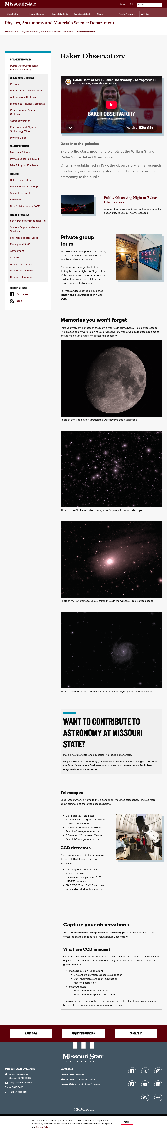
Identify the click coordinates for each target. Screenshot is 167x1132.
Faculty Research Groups (24, 186)
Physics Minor (18, 137)
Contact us (136, 1033)
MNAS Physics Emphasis (24, 165)
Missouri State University (72, 1074)
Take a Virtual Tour (18, 1091)
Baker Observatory (20, 180)
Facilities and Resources (24, 237)
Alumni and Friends (21, 264)
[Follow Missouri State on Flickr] (158, 1097)
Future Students (36, 14)
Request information (83, 1033)
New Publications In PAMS (25, 206)
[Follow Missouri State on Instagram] (158, 1071)
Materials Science (20, 152)
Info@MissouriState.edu (20, 1082)
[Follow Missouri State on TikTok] (132, 1084)
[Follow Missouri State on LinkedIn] (158, 1084)
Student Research (20, 193)
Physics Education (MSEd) (24, 159)
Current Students (60, 14)
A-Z (131, 4)
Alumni (100, 14)
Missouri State (11, 31)
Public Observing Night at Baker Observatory (130, 200)
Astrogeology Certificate (24, 97)
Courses (14, 257)
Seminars (15, 199)
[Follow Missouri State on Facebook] (132, 1071)
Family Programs (127, 14)
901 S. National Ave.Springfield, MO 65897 (20, 1076)
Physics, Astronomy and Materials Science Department (59, 23)
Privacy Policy (42, 1127)
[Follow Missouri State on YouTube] (145, 1084)
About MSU (12, 14)
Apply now (31, 1033)
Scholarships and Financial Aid (28, 220)
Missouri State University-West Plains (78, 1079)
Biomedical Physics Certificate (27, 103)
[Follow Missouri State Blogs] (145, 1097)
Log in (123, 4)
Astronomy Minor (20, 120)
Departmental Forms (22, 270)
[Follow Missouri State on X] (145, 1071)
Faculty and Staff (82, 14)
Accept (127, 1121)
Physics (14, 84)
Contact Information (21, 277)
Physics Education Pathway (26, 90)
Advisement (17, 251)
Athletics (145, 14)
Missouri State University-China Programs (80, 1083)
